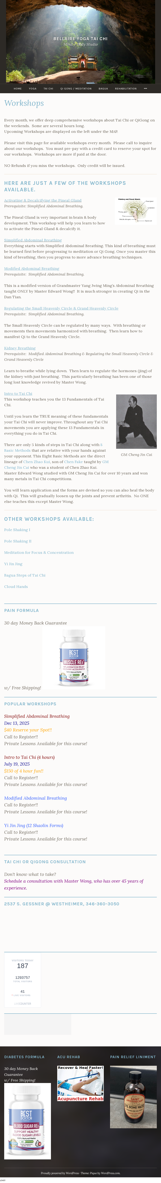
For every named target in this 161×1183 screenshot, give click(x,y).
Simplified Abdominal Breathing (33, 240)
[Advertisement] (37, 1024)
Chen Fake (73, 461)
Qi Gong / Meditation (76, 88)
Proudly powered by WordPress (60, 1173)
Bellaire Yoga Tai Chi (80, 38)
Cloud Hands (16, 586)
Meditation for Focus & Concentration (39, 552)
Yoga (32, 88)
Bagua (103, 88)
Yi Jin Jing (13, 563)
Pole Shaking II (17, 541)
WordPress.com (110, 1173)
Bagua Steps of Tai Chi (24, 575)
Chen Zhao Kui (36, 461)
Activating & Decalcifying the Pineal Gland (43, 200)
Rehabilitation (126, 88)
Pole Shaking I (17, 529)
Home (18, 88)
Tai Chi (48, 88)
